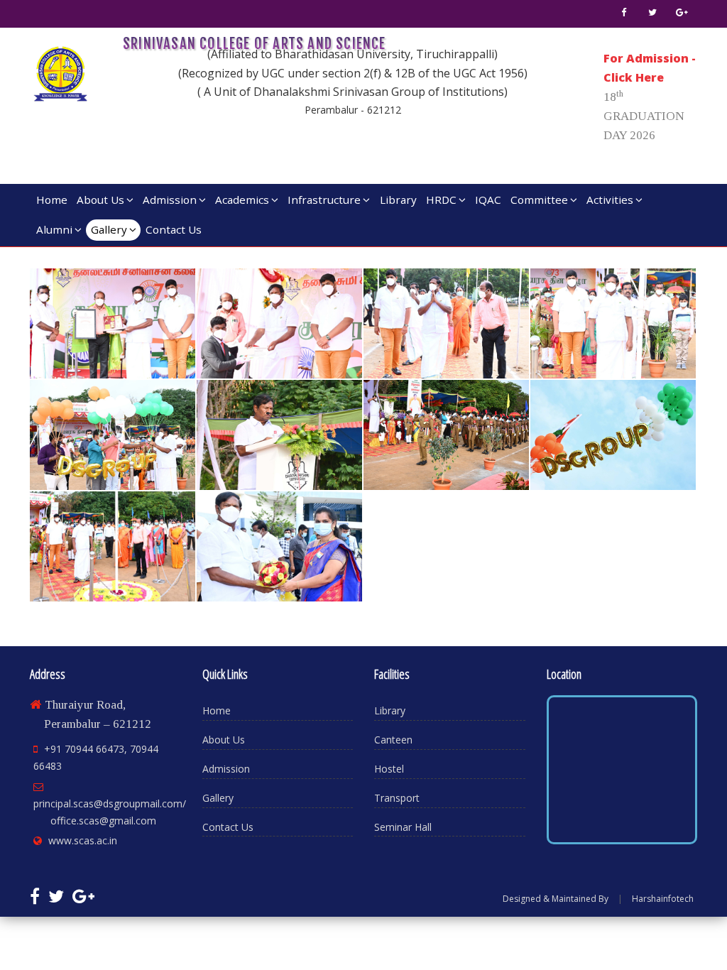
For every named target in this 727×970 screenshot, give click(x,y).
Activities (609, 199)
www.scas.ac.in (82, 840)
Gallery (109, 229)
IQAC (488, 199)
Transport (397, 798)
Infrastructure (324, 199)
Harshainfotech (663, 899)
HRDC (441, 199)
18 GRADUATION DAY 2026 (643, 116)
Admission (170, 199)
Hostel (389, 768)
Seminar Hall (403, 827)
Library (398, 199)
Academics (242, 199)
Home (51, 199)
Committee (539, 199)
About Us (100, 199)
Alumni (54, 229)
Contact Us (174, 229)
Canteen (393, 739)
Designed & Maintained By (555, 899)
